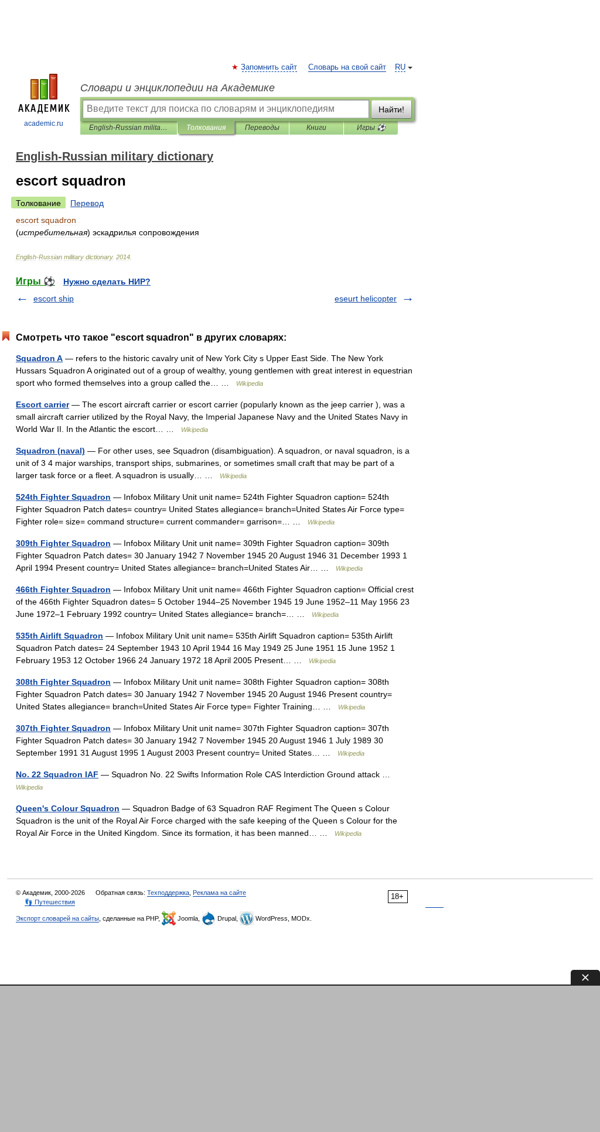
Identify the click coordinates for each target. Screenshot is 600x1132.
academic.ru (43, 123)
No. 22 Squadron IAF (57, 774)
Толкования (206, 128)
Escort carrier (42, 404)
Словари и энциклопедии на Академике (177, 88)
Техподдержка (168, 892)
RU (400, 67)
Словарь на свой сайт (347, 67)
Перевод (87, 203)
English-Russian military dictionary (128, 128)
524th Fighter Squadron (63, 497)
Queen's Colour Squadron (68, 808)
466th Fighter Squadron (63, 589)
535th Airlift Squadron (59, 635)
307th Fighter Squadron (63, 728)
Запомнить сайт (269, 67)
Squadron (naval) (50, 450)
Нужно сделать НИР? (107, 281)
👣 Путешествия (50, 901)
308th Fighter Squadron (63, 682)
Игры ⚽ (371, 128)
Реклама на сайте (219, 892)
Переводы (262, 128)
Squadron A (39, 358)
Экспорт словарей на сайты (57, 918)
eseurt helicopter (366, 298)
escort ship (53, 298)
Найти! (391, 109)
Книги (316, 128)
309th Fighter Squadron (63, 543)
